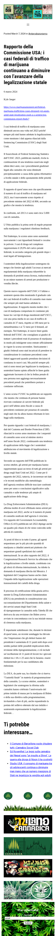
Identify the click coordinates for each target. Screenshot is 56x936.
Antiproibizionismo (37, 33)
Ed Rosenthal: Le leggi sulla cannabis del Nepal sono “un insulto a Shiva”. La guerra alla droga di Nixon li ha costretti (31, 755)
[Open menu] (28, 24)
